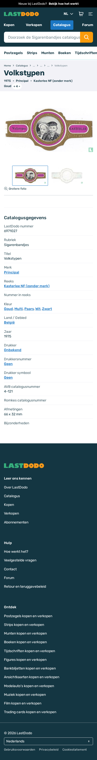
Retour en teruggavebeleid (25, 586)
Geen (8, 364)
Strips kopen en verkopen (24, 625)
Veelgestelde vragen (20, 560)
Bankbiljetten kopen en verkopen (30, 668)
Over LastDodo (16, 487)
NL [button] (66, 14)
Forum (87, 25)
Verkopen (34, 25)
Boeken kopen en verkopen (25, 642)
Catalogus (62, 25)
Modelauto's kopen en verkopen (29, 686)
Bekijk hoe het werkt (64, 3)
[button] (81, 13)
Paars (29, 309)
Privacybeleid (48, 749)
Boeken (64, 53)
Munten (47, 53)
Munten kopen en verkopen (25, 633)
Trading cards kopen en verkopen (30, 712)
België (9, 322)
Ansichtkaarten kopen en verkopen (31, 677)
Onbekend (12, 350)
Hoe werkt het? (16, 551)
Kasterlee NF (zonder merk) (53, 81)
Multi (18, 309)
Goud (7, 86)
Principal (22, 81)
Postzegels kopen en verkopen (28, 616)
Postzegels (13, 53)
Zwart (47, 309)
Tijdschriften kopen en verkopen (29, 651)
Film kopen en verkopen (22, 703)
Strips (32, 53)
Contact (10, 569)
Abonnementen (16, 522)
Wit (38, 309)
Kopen (9, 25)
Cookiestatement (74, 749)
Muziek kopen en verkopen (25, 695)
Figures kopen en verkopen (25, 660)
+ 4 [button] (15, 86)
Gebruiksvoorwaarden (19, 749)
